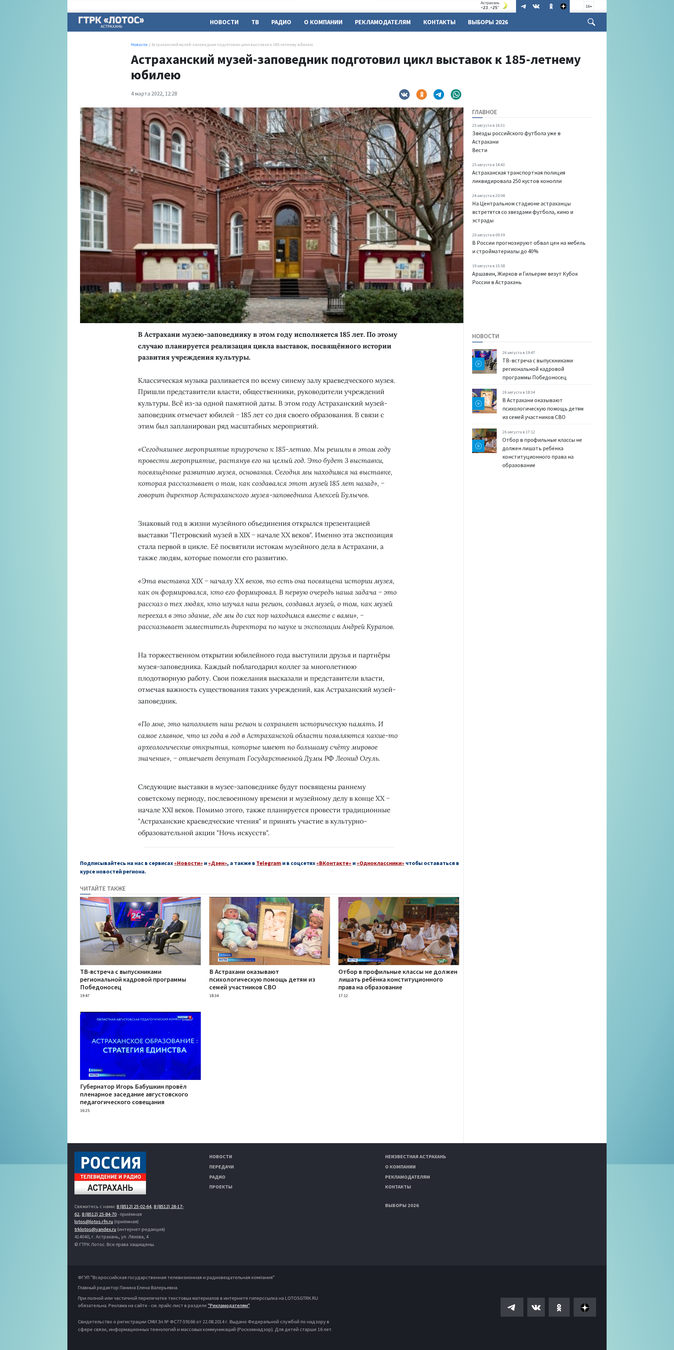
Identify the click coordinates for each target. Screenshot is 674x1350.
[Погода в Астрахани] (495, 5)
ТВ (255, 22)
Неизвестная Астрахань (415, 1156)
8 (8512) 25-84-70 (99, 1214)
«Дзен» (217, 862)
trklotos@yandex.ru (95, 1229)
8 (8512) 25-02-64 (134, 1206)
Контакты (439, 22)
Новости (224, 22)
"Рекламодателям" (228, 1305)
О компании (400, 1167)
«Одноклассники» (380, 862)
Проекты (220, 1187)
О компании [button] (323, 22)
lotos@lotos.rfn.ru (93, 1221)
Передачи (221, 1167)
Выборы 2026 (488, 22)
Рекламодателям (383, 22)
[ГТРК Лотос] (111, 24)
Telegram (268, 862)
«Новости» (188, 862)
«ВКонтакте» (333, 862)
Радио (281, 22)
